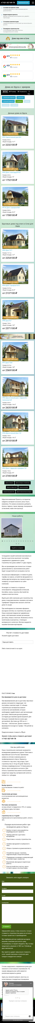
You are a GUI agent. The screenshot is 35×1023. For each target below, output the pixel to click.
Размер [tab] (13, 91)
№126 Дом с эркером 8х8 (11, 207)
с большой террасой (8, 101)
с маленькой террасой (9, 97)
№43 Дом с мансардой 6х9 (11, 172)
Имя (3, 881)
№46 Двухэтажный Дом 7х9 (11, 433)
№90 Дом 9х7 (6, 321)
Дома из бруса (9, 482)
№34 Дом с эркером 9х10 (11, 285)
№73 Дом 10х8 (7, 363)
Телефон (4, 888)
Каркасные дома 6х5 (9, 491)
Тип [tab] (6, 91)
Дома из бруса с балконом (23, 482)
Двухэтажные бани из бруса (24, 491)
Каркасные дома (23, 487)
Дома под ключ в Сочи (20, 38)
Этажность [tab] (23, 91)
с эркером (19, 101)
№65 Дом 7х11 (7, 250)
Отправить (6, 926)
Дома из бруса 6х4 (12, 487)
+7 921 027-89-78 (8, 3)
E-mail (3, 895)
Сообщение (5, 902)
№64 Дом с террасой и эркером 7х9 (14, 468)
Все (29, 94)
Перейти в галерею (17, 548)
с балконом (21, 97)
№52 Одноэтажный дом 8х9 (11, 137)
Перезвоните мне (23, 2)
